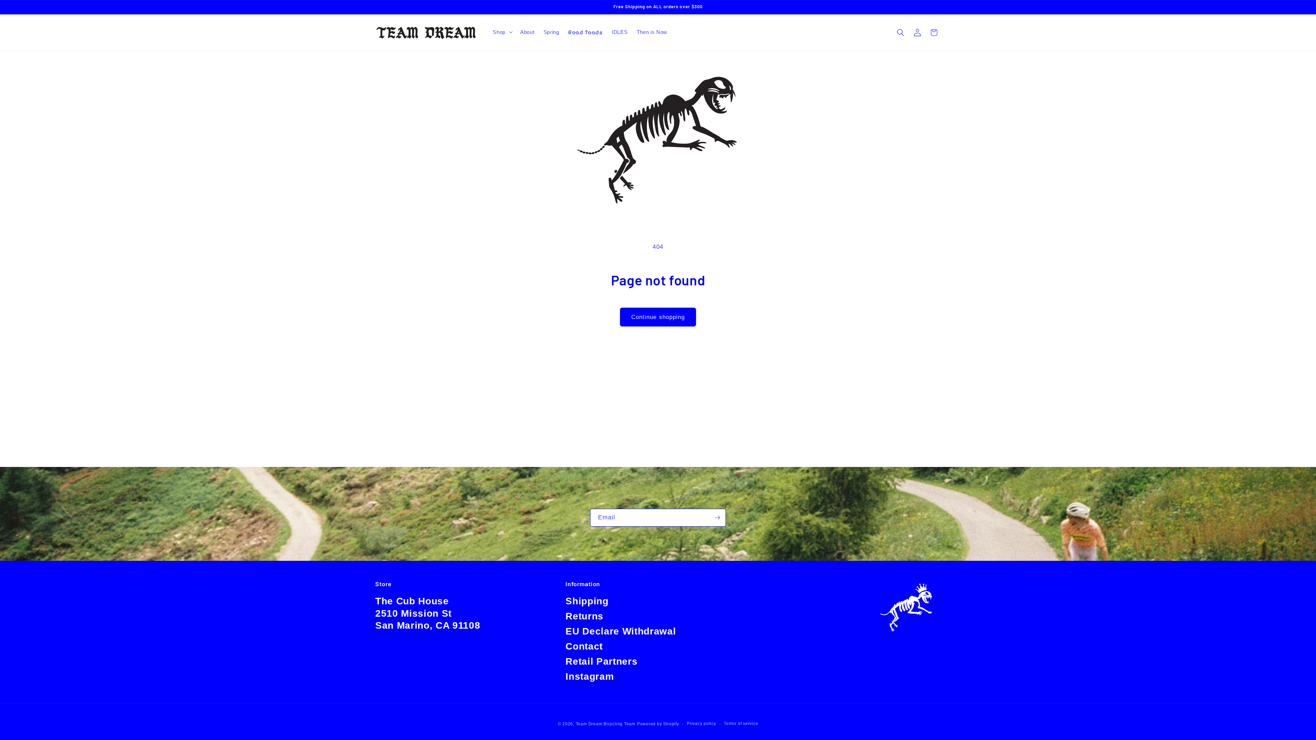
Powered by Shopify (658, 724)
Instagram (589, 676)
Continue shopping (658, 317)
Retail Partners (601, 661)
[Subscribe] (717, 518)
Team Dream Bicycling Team (605, 724)
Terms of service (741, 723)
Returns (584, 616)
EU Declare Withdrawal (620, 631)
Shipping (586, 601)
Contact (584, 646)
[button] (502, 32)
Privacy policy (701, 723)
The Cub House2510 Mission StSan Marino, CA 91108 (427, 613)
